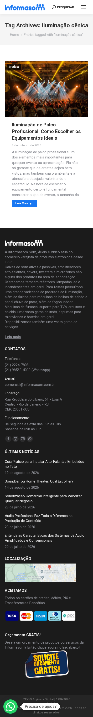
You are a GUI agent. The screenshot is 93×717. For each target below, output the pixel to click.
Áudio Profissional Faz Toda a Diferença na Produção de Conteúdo (38, 518)
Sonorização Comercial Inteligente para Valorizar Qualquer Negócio (43, 498)
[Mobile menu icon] (83, 7)
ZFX (26, 699)
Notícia (14, 66)
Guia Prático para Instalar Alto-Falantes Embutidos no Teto (44, 464)
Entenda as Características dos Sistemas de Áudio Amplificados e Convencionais (44, 538)
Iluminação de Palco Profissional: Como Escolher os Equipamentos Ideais (46, 131)
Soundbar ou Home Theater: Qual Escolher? (39, 481)
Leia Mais (21, 203)
